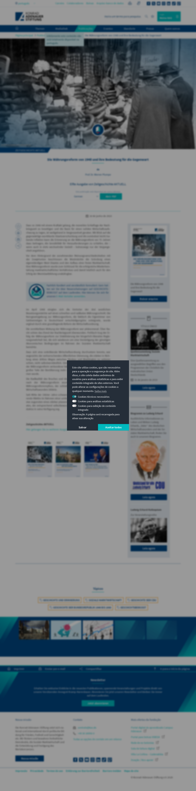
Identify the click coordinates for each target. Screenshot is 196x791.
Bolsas (90, 3)
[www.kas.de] (29, 16)
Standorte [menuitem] (129, 28)
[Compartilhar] (18, 246)
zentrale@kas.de (86, 727)
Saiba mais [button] (101, 391)
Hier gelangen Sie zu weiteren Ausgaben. (48, 429)
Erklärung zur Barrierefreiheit (83, 771)
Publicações (43, 35)
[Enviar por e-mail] (18, 239)
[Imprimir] (18, 233)
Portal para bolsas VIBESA (145, 737)
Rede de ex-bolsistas (143, 742)
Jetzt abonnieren (97, 703)
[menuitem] (19, 28)
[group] (34, 635)
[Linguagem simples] (129, 3)
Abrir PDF (111, 196)
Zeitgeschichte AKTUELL (67, 35)
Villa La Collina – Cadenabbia (147, 754)
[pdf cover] (149, 251)
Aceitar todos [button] (113, 427)
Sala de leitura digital (143, 748)
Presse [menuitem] (150, 28)
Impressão (21, 771)
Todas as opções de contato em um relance (97, 739)
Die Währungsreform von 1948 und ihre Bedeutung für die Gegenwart (123, 35)
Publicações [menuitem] (85, 28)
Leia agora (148, 387)
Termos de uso (54, 771)
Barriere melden (112, 771)
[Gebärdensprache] (138, 3)
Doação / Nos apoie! (142, 760)
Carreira (59, 3)
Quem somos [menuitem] (172, 28)
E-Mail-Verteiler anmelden (70, 296)
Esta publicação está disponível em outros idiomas (98, 191)
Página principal (24, 35)
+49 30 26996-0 (85, 733)
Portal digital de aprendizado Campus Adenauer (152, 729)
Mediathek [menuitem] (61, 28)
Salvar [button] (82, 427)
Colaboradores (75, 3)
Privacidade (36, 771)
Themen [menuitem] (39, 28)
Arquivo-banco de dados (110, 3)
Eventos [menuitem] (108, 28)
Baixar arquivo (149, 299)
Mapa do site (131, 771)
